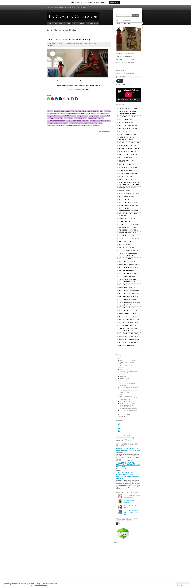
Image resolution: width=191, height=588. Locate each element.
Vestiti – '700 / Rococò (125, 244)
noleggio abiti (104, 113)
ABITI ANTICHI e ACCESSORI (128, 111)
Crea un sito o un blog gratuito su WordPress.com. (79, 578)
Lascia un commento (103, 131)
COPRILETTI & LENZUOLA (127, 165)
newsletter (121, 71)
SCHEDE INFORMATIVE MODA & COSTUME (129, 214)
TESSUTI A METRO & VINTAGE (128, 233)
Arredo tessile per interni (126, 396)
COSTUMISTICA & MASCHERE (128, 173)
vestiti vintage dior (86, 125)
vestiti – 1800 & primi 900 (126, 247)
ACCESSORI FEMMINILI (126, 120)
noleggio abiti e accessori (68, 116)
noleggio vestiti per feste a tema (56, 120)
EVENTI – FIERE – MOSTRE (127, 179)
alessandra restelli (59, 111)
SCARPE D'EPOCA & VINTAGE (128, 211)
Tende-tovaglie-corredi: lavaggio (128, 408)
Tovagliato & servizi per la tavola (128, 410)
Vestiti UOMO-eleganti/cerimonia (128, 342)
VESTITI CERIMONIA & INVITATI (129, 322)
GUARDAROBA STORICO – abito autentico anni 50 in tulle (128, 449)
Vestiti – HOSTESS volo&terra (128, 282)
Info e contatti (58, 23)
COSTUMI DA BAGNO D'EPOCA (128, 167)
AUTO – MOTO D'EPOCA (126, 137)
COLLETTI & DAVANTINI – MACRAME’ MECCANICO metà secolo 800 (128, 465)
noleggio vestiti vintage (90, 123)
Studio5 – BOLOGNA (125, 378)
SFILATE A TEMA (124, 221)
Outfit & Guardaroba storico (127, 401)
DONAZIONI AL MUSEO (126, 176)
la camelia (107, 111)
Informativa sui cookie (41, 585)
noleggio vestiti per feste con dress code (77, 120)
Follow (120, 81)
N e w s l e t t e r (124, 382)
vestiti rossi (77, 125)
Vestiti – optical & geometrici (127, 299)
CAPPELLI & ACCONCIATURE (128, 154)
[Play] (119, 100)
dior (101, 111)
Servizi (68, 23)
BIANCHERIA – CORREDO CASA (129, 143)
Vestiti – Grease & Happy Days (128, 279)
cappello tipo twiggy (93, 111)
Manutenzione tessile (125, 399)
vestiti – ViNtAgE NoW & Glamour (129, 319)
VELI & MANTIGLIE (125, 241)
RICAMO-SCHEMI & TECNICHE (128, 205)
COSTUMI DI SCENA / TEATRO (128, 170)
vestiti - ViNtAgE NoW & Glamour (97, 43)
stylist (100, 123)
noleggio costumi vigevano (55, 118)
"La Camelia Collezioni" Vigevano (65, 43)
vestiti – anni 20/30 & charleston (128, 250)
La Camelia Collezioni (73, 16)
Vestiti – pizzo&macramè (126, 308)
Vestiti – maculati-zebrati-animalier (129, 290)
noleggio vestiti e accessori (96, 118)
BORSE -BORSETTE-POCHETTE (129, 148)
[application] (128, 95)
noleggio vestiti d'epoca (80, 118)
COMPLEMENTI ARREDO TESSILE (127, 161)
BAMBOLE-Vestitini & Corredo (128, 140)
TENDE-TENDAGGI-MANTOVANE (129, 230)
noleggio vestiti (68, 118)
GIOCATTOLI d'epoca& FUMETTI (129, 185)
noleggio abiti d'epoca (54, 116)
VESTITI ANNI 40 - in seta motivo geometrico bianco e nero (131, 512)
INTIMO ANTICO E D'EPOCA (127, 188)
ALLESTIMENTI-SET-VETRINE (128, 125)
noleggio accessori (82, 116)
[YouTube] (119, 428)
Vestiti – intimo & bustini (126, 285)
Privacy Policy (123, 376)
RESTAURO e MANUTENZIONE (128, 202)
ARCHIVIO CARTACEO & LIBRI (128, 128)
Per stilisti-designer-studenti (127, 403)
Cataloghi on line (124, 369)
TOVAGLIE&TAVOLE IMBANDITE (129, 238)
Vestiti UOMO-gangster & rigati (128, 345)
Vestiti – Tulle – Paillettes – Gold (128, 316)
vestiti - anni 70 (61, 125)
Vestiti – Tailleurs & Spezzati (127, 313)
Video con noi (123, 364)
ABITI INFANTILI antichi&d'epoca (129, 117)
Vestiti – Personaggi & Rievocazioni (129, 302)
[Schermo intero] (138, 100)
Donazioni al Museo (125, 373)
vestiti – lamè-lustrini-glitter (127, 287)
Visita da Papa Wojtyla (126, 365)
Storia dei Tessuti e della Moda (128, 224)
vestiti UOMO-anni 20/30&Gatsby (129, 334)
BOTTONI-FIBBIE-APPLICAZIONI (129, 151)
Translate (129, 440)
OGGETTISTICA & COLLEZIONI (128, 191)
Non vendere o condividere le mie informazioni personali (109, 578)
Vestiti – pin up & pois (126, 305)
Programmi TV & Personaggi (127, 360)
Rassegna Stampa (92, 23)
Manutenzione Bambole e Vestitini (129, 398)
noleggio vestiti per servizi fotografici (57, 123)
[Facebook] (119, 431)
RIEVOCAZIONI (124, 208)
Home (49, 23)
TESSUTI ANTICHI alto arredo (128, 236)
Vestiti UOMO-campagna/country (129, 339)
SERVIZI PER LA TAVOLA (127, 218)
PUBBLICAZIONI (124, 199)
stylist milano (51, 125)
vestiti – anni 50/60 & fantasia (128, 256)
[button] (56, 63)
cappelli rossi (82, 111)
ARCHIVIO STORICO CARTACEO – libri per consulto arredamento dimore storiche (128, 475)
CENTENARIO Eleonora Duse (128, 157)
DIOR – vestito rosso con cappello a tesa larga (69, 39)
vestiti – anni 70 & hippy (126, 259)
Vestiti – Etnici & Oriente (126, 270)
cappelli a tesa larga (71, 111)
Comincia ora (114, 2)
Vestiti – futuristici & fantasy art (128, 273)
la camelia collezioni (53, 113)
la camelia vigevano (84, 113)
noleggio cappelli (94, 116)
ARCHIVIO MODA (124, 131)
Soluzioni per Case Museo (127, 407)
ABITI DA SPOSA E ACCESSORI (129, 114)
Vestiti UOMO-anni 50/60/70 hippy (129, 337)
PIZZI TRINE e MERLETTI (127, 196)
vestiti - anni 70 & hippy (82, 43)
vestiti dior (69, 125)
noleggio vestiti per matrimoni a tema (100, 120)
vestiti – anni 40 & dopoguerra (128, 253)
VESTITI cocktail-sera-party (127, 325)
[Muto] (135, 100)
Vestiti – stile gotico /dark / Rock (129, 311)
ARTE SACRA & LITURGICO (127, 134)
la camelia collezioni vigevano (69, 113)
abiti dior (50, 111)
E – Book (122, 374)
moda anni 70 (95, 113)
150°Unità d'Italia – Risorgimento (128, 108)
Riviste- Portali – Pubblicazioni (128, 362)
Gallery (82, 23)
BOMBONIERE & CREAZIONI (128, 145)
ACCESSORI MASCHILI (126, 122)
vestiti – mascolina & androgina (128, 293)
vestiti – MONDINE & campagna (128, 296)
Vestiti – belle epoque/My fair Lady (129, 264)
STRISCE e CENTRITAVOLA (127, 227)
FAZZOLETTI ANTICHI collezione (129, 182)
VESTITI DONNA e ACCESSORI (128, 328)
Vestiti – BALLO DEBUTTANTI (128, 262)
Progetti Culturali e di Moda (127, 405)
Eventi (74, 23)
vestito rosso (96, 125)
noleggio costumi (105, 116)
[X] (119, 426)
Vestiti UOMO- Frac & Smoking (128, 331)
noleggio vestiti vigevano (76, 123)
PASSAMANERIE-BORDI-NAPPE (129, 193)
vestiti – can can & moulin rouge (129, 267)
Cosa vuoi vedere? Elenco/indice (128, 371)
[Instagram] (119, 424)
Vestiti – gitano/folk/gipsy (127, 276)
